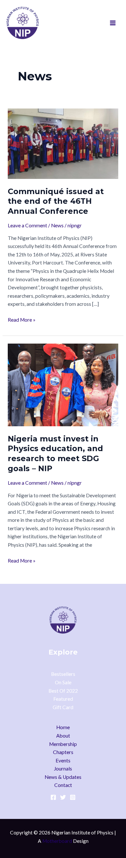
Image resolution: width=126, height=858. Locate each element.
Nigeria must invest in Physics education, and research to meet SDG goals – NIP (55, 453)
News (57, 225)
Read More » (22, 319)
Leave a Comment (27, 225)
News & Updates (63, 777)
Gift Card (63, 707)
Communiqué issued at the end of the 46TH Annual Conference (56, 201)
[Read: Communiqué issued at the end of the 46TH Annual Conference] (63, 143)
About (63, 736)
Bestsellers (63, 674)
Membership (63, 744)
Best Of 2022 (63, 691)
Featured (63, 699)
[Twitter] (63, 797)
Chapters (63, 752)
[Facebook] (53, 797)
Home (63, 727)
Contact (63, 785)
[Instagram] (73, 797)
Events (63, 760)
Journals (63, 768)
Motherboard (57, 841)
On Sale (63, 682)
